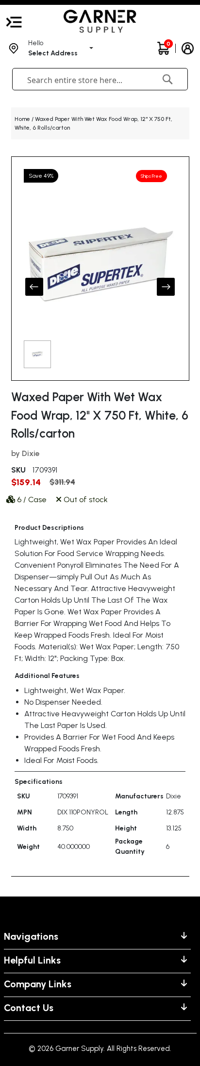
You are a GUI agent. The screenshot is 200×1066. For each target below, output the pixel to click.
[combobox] (84, 80)
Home (22, 119)
